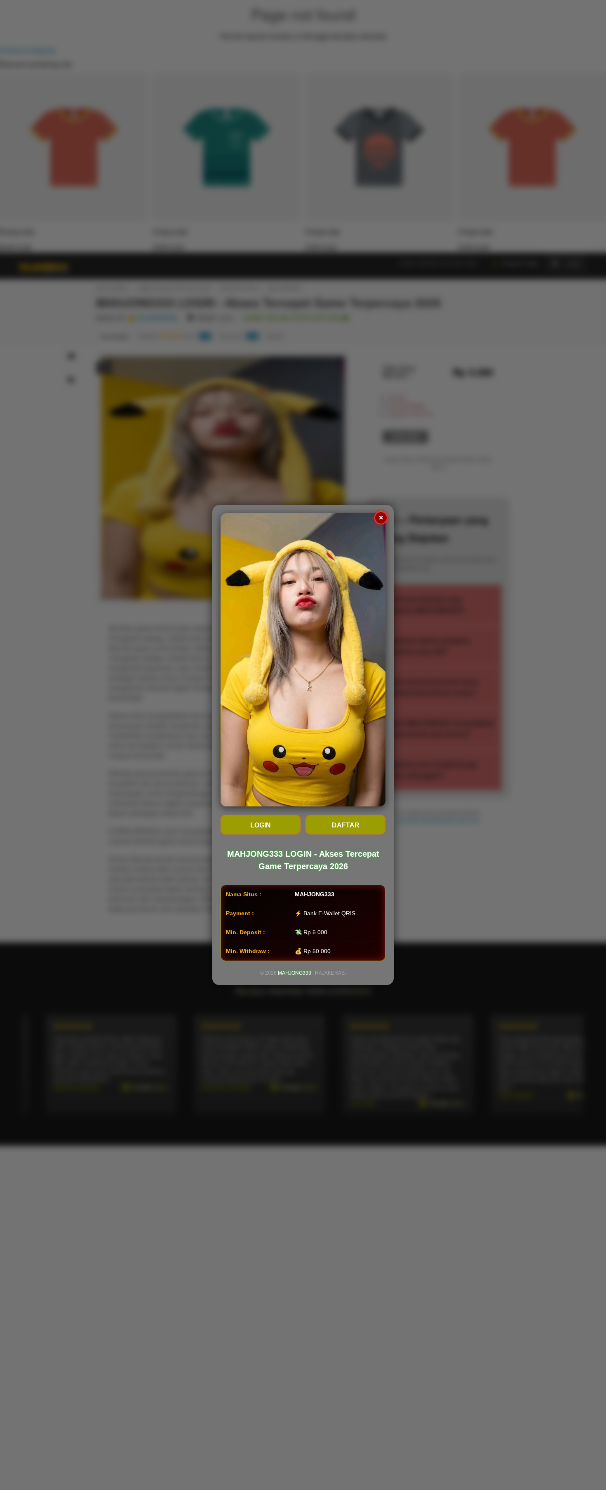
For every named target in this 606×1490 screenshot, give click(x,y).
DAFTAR (345, 825)
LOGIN (260, 825)
